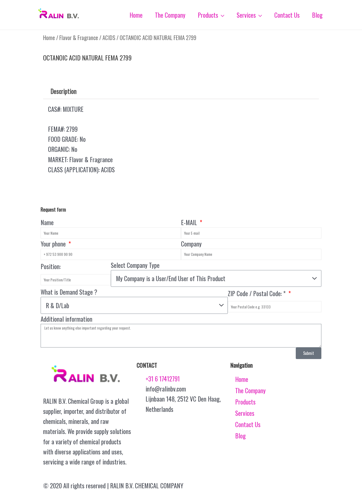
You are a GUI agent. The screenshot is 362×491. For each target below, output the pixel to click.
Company (191, 243)
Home (49, 37)
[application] (221, 15)
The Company (250, 390)
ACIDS (108, 37)
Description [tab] (63, 91)
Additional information (66, 318)
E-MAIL (189, 222)
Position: (51, 266)
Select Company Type (135, 265)
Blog (240, 435)
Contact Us (248, 424)
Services (244, 413)
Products (245, 401)
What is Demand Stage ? (69, 291)
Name (47, 222)
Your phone (54, 243)
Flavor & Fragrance (78, 37)
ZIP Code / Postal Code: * (257, 293)
